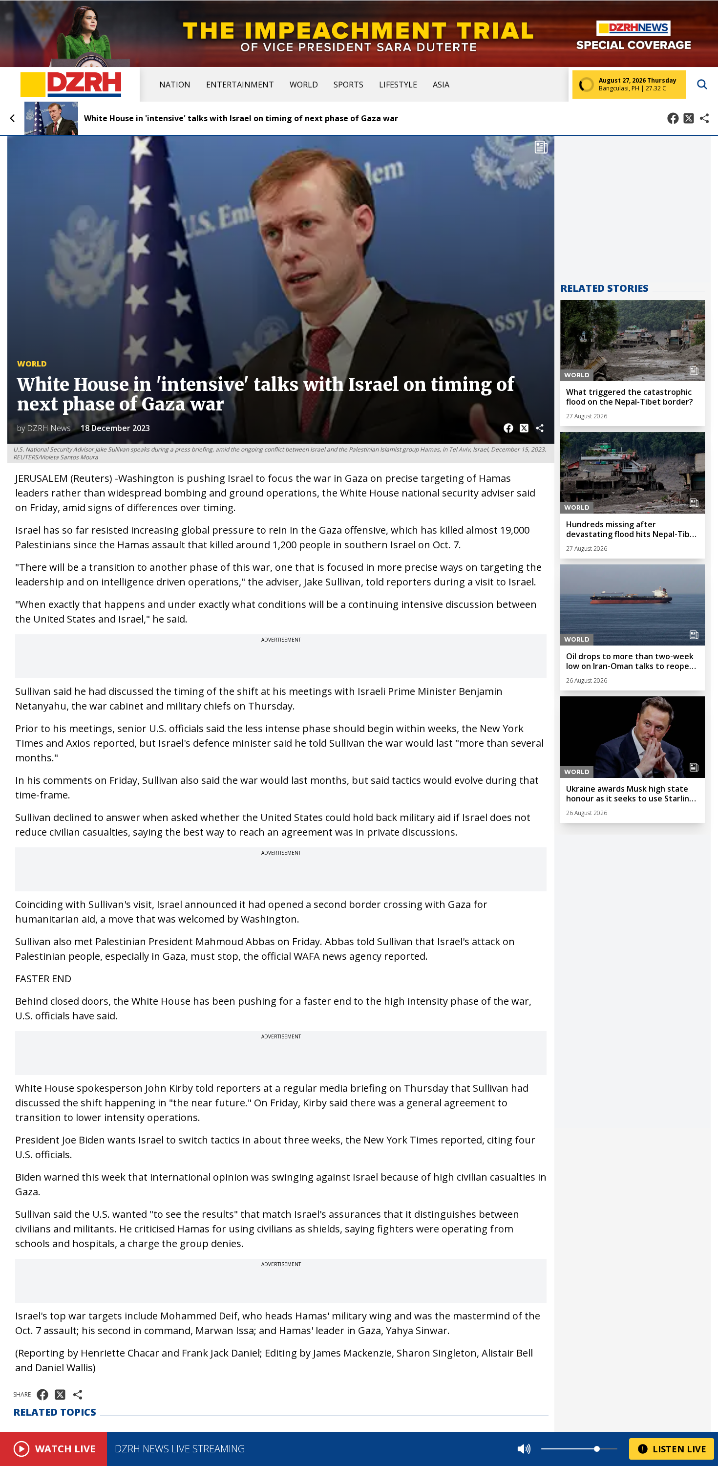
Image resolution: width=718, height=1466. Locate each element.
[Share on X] (689, 118)
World (304, 84)
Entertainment (240, 84)
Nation (174, 84)
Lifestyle (398, 84)
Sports (348, 84)
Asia (441, 84)
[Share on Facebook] (673, 118)
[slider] (597, 1449)
